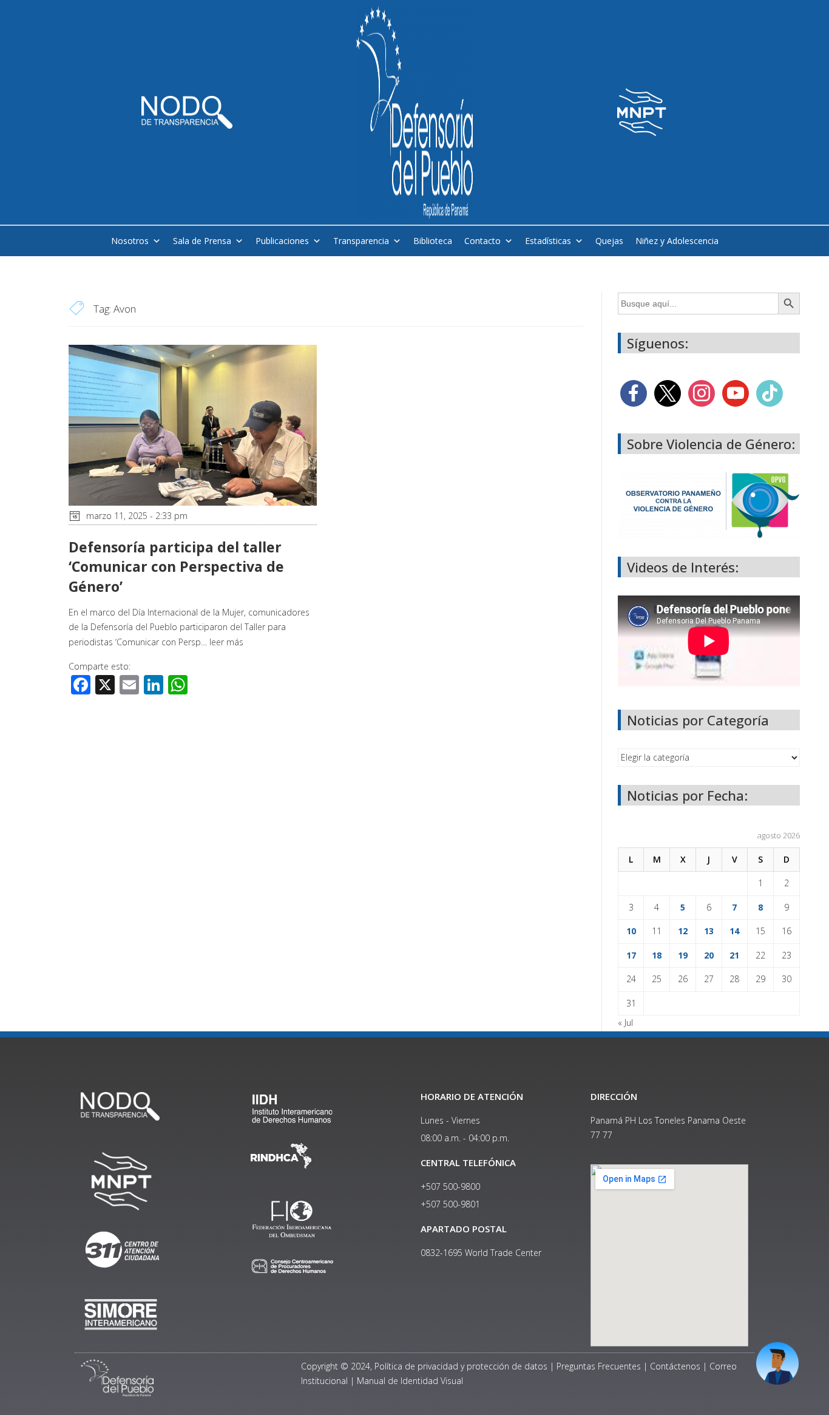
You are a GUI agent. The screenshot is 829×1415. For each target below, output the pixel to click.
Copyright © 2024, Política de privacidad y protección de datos (424, 1366)
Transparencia (361, 240)
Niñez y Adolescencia (677, 240)
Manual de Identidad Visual (410, 1380)
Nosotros (130, 240)
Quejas (609, 240)
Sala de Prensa (202, 240)
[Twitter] (667, 392)
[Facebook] (633, 392)
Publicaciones (282, 240)
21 (734, 955)
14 (734, 931)
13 (709, 931)
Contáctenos (675, 1366)
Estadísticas (548, 240)
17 (631, 955)
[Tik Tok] (769, 392)
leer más (226, 642)
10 (631, 931)
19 (683, 955)
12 (683, 931)
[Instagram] (701, 392)
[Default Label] (735, 392)
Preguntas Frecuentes (599, 1366)
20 (709, 955)
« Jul (625, 1022)
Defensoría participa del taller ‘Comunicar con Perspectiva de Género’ (176, 566)
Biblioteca (432, 240)
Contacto (482, 240)
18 (657, 955)
